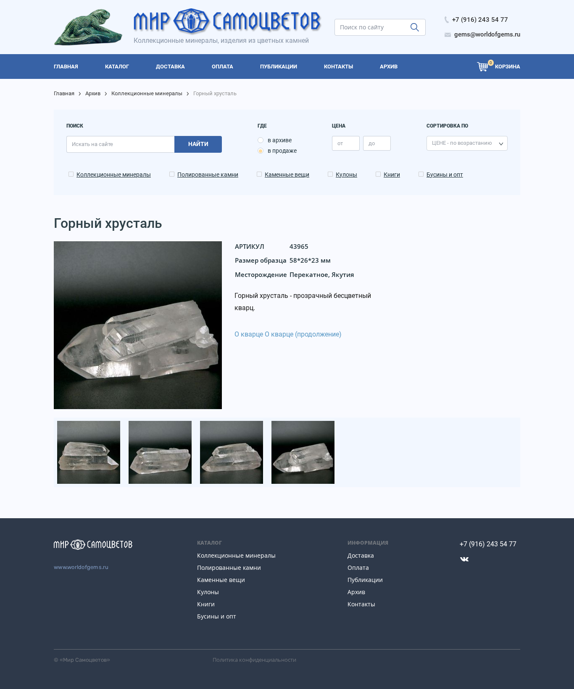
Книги (392, 174)
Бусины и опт (445, 174)
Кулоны (346, 174)
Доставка (361, 555)
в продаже (282, 150)
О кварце (248, 334)
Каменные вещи (287, 174)
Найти (198, 144)
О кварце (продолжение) (303, 334)
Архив (92, 93)
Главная (64, 93)
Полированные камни (207, 174)
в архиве (280, 140)
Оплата (358, 568)
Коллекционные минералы (146, 93)
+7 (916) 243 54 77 (488, 544)
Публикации (365, 580)
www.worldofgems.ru (81, 567)
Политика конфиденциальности (254, 659)
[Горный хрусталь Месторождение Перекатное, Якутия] (89, 452)
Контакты (361, 604)
